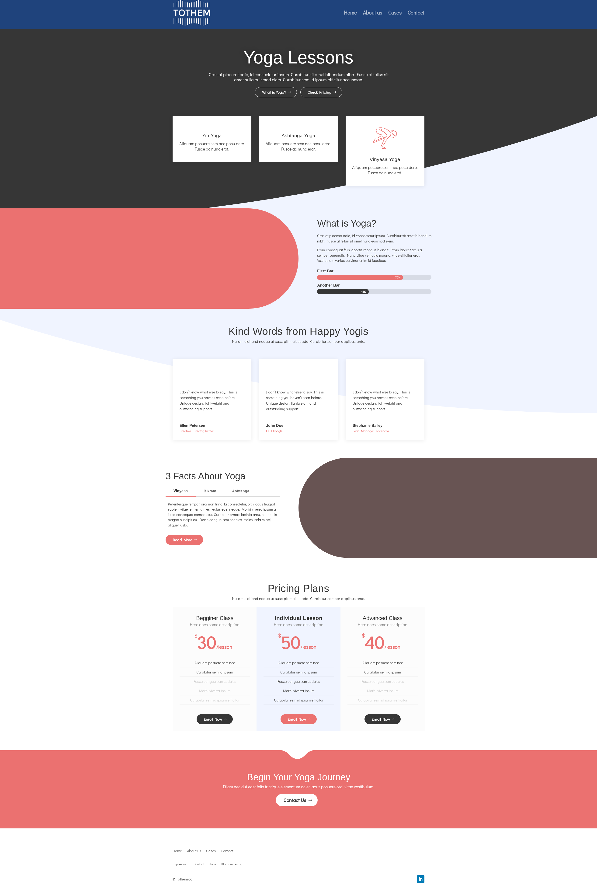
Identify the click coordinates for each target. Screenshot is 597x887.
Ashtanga (240, 491)
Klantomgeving (231, 864)
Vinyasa (181, 491)
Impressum (180, 864)
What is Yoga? (274, 92)
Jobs (212, 864)
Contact (416, 13)
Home (350, 13)
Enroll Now (213, 719)
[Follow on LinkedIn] (420, 879)
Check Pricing (319, 92)
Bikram (210, 491)
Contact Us (295, 800)
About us (372, 13)
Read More (182, 539)
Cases (395, 13)
